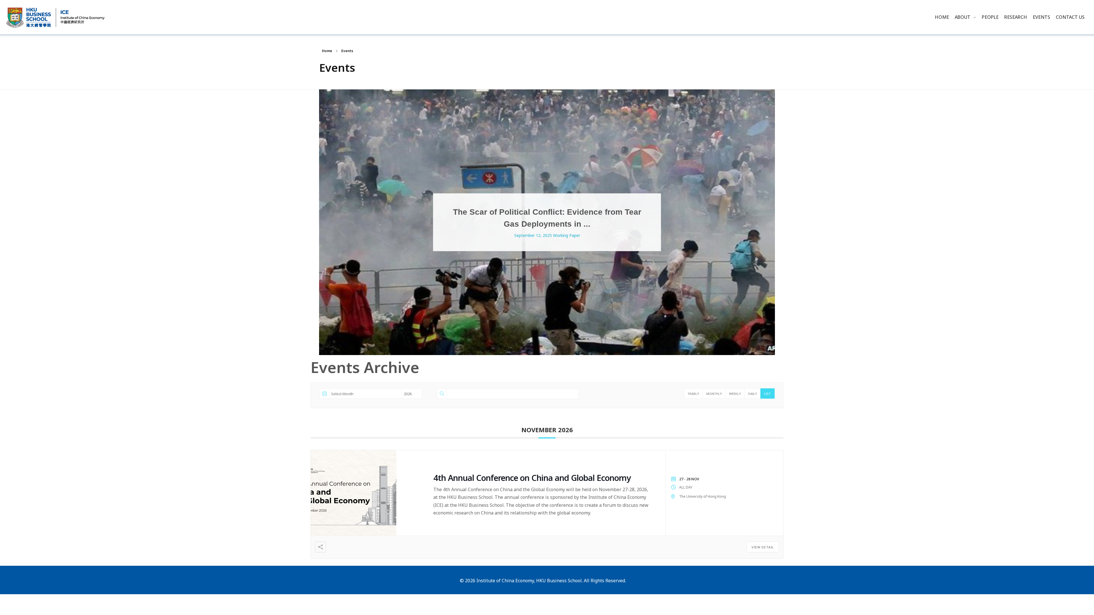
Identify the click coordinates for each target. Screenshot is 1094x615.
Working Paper (566, 235)
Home (327, 50)
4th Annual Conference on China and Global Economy (532, 477)
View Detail (763, 547)
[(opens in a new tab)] (368, 493)
